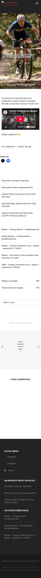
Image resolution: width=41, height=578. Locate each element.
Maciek (5, 229)
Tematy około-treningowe (12, 288)
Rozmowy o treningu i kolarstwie (15, 181)
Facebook (20, 344)
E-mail (20, 341)
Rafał (4, 265)
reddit (20, 349)
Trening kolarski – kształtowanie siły (24, 229)
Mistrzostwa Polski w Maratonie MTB (17, 187)
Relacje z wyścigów (10, 281)
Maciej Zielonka (8, 236)
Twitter (20, 346)
